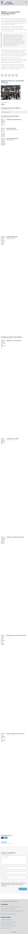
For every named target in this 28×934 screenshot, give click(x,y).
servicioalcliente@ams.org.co (8, 923)
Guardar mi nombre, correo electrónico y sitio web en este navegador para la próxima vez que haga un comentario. (13, 884)
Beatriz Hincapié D (10, 139)
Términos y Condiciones (6, 919)
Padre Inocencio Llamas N (12, 129)
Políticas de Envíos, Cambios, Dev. (9, 921)
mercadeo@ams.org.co (6, 928)
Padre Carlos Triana (11, 238)
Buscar (2, 104)
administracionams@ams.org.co (9, 914)
